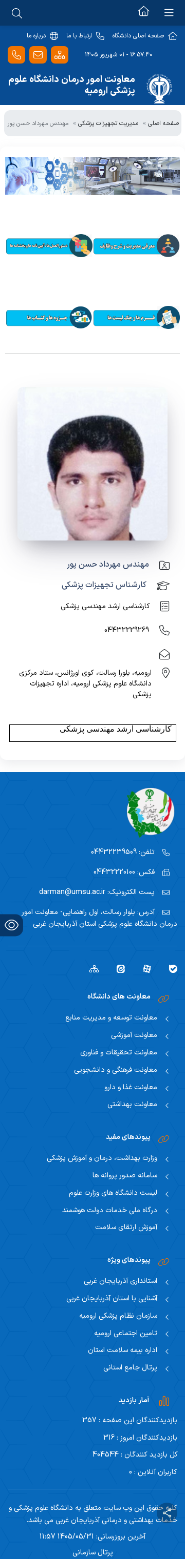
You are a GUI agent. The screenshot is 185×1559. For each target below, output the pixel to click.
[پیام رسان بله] (169, 968)
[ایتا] (117, 968)
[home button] (144, 13)
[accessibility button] (11, 925)
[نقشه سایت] (59, 55)
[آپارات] (143, 968)
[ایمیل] (38, 55)
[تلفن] (16, 55)
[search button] (17, 12)
